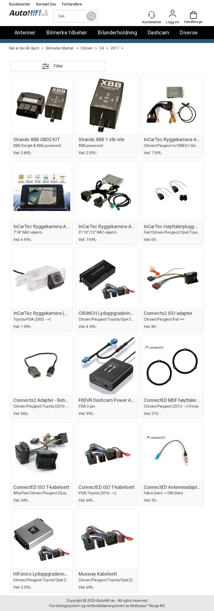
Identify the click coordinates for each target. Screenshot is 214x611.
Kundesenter (19, 4)
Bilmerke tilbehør (66, 32)
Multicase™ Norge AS (147, 606)
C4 (101, 48)
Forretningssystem (64, 606)
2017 (115, 48)
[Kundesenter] (152, 15)
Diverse (189, 32)
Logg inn (172, 15)
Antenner (25, 32)
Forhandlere (72, 4)
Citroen (87, 48)
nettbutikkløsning (100, 606)
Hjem (35, 48)
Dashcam (158, 32)
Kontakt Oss (46, 4)
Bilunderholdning (117, 32)
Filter (58, 66)
